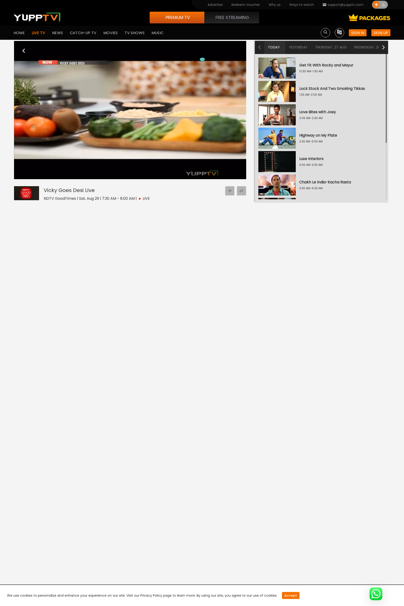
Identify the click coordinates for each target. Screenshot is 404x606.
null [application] (36, 175)
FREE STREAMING (232, 17)
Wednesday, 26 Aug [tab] (371, 47)
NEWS (57, 33)
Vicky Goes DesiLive (69, 190)
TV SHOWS (134, 33)
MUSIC (157, 33)
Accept (290, 595)
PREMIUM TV (178, 17)
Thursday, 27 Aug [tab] (330, 47)
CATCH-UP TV (83, 33)
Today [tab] (274, 47)
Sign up (381, 33)
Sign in (357, 33)
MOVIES (110, 33)
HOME (19, 33)
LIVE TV (38, 33)
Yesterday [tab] (298, 47)
